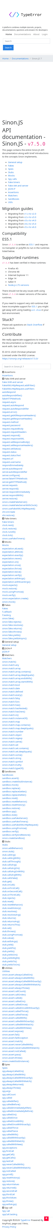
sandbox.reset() (10, 798)
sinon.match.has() (11, 704)
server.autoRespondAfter (14, 471)
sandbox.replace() (11, 788)
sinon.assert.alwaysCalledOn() (17, 974)
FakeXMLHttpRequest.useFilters (18, 388)
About (36, 34)
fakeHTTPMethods (11, 398)
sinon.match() (9, 661)
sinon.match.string (11, 758)
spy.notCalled (9, 1170)
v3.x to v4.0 (30, 220)
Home (9, 34)
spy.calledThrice (10, 1127)
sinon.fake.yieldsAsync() (14, 638)
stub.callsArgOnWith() (13, 871)
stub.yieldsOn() (10, 954)
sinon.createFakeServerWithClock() (19, 505)
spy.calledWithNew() (12, 1144)
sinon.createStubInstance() (15, 1061)
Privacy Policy (9, 1226)
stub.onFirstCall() (10, 888)
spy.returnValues (10, 1184)
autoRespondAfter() (12, 395)
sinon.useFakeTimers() (13, 538)
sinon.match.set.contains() (15, 748)
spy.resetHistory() (11, 1177)
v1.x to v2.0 (30, 213)
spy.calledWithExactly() (13, 1137)
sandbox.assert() (10, 778)
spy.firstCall (8, 1150)
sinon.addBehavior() (12, 848)
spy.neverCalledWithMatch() (16, 1167)
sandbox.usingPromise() (14, 828)
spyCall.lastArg (9, 1214)
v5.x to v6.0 (30, 226)
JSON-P (11, 188)
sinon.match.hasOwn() (13, 711)
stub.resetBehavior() (12, 904)
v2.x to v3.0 (30, 217)
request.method (10, 421)
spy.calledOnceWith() (13, 1121)
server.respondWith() (12, 495)
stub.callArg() (9, 854)
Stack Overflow (34, 324)
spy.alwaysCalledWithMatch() (17, 1081)
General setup (15, 162)
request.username (11, 461)
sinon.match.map (11, 721)
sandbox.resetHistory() (13, 804)
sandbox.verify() (10, 831)
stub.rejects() (8, 897)
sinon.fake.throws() (12, 631)
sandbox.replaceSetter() (14, 794)
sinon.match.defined (12, 691)
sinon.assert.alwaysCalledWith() (18, 977)
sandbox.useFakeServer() (15, 818)
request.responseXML (13, 438)
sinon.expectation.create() (15, 598)
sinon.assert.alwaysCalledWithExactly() (21, 981)
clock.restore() (9, 528)
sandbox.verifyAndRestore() (16, 834)
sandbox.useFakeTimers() (15, 821)
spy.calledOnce (9, 1117)
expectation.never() (12, 558)
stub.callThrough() (11, 861)
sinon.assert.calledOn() (13, 1001)
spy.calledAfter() (10, 1101)
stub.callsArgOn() (11, 868)
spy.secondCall (9, 1190)
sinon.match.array (11, 668)
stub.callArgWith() (11, 857)
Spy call (6, 1210)
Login (45, 34)
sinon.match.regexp (12, 738)
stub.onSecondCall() (12, 891)
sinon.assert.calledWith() (14, 1017)
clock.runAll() (9, 531)
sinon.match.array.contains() (16, 671)
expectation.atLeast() (12, 548)
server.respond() (10, 488)
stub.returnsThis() (11, 924)
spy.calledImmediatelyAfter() (16, 1107)
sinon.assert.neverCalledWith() (17, 1044)
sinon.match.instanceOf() (15, 718)
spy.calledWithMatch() (13, 1141)
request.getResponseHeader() (17, 418)
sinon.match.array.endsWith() (17, 678)
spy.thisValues (9, 1197)
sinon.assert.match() (12, 1041)
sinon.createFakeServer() (14, 501)
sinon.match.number (12, 731)
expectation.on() (10, 561)
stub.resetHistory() (11, 908)
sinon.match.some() (12, 754)
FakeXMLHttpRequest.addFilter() (18, 385)
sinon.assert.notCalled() (14, 1051)
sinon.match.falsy (11, 698)
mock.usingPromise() (13, 591)
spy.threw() (8, 1200)
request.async (9, 402)
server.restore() (10, 498)
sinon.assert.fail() (11, 1034)
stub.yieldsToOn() (11, 964)
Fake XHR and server (12, 382)
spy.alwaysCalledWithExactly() (17, 1077)
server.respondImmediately (16, 491)
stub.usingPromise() (12, 934)
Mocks (11, 175)
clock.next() (8, 525)
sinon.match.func (11, 701)
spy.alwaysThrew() (11, 1087)
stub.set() (7, 927)
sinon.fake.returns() (12, 628)
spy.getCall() (8, 1154)
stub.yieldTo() (9, 947)
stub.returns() (9, 917)
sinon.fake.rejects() (11, 621)
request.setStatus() (11, 448)
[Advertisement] (26, 90)
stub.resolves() (9, 911)
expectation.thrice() (12, 568)
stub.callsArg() (9, 864)
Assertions (13, 192)
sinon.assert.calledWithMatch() (17, 1024)
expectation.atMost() (12, 551)
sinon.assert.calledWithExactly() (18, 1021)
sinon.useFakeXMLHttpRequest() (18, 508)
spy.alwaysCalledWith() (13, 1074)
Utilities (6, 971)
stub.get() (7, 881)
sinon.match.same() (12, 741)
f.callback (7, 611)
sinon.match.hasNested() (14, 708)
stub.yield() (8, 944)
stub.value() (8, 937)
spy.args (6, 1091)
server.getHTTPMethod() (14, 481)
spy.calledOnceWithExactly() (16, 1124)
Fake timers (14, 182)
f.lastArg (6, 615)
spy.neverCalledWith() (13, 1164)
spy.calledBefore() (11, 1104)
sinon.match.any (10, 664)
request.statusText (11, 455)
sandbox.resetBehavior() (14, 801)
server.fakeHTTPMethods (14, 478)
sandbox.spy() (9, 811)
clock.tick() (7, 535)
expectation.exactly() (12, 555)
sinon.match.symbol (12, 761)
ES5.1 (32, 244)
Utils (10, 202)
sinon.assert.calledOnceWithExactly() (20, 1007)
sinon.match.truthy (11, 764)
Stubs (11, 172)
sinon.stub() (8, 851)
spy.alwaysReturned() (13, 1084)
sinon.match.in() (10, 714)
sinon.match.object (11, 734)
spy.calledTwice (10, 1130)
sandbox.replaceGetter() (14, 791)
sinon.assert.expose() (13, 1031)
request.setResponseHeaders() (17, 445)
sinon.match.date (11, 688)
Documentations (22, 34)
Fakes (11, 165)
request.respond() (11, 435)
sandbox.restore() (11, 808)
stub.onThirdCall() (11, 894)
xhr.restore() (8, 515)
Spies (10, 168)
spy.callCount (9, 1094)
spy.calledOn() (9, 1114)
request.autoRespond (13, 405)
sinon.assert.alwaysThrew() (16, 987)
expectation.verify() (12, 575)
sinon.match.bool (11, 684)
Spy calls (12, 178)
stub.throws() (9, 931)
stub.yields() (8, 951)
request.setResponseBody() (16, 441)
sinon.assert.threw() (12, 1057)
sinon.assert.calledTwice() (15, 1014)
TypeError (25, 1220)
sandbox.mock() (10, 784)
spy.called (7, 1097)
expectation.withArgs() (13, 578)
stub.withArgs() (10, 941)
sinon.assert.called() (12, 997)
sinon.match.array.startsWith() (17, 681)
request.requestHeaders (14, 431)
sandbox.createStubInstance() (17, 781)
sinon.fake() (8, 618)
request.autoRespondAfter (15, 408)
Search (8, 47)
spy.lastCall (7, 1161)
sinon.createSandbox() (13, 838)
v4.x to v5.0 (30, 223)
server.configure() (11, 475)
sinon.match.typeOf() (13, 768)
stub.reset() (8, 901)
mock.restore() (9, 588)
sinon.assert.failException (15, 1037)
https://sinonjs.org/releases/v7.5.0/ (20, 358)
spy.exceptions (9, 1147)
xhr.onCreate (8, 511)
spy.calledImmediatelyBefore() (17, 1110)
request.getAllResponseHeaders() (19, 415)
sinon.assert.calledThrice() (15, 1011)
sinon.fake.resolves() (12, 624)
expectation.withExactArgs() (16, 581)
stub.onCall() (8, 884)
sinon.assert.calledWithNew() (17, 1027)
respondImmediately (12, 465)
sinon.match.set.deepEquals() (17, 751)
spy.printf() (7, 1174)
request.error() (9, 411)
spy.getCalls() (9, 1157)
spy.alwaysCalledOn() (13, 1071)
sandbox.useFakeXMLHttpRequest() (20, 824)
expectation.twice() (11, 571)
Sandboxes (13, 198)
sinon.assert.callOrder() (14, 994)
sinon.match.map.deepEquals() (18, 728)
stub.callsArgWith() (11, 874)
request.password (11, 425)
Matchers (13, 195)
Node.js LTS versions (18, 284)
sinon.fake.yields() (11, 635)
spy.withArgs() (9, 1204)
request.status (9, 451)
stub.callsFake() (10, 877)
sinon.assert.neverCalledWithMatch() (20, 1047)
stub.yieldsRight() (11, 957)
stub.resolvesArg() (11, 914)
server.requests (10, 485)
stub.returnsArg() (11, 921)
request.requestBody (12, 428)
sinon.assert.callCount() (14, 991)
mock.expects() (10, 585)
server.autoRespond (12, 468)
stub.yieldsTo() (9, 961)
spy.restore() (8, 1180)
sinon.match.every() (12, 694)
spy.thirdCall (8, 1194)
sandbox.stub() (9, 814)
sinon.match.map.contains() (16, 724)
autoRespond (9, 391)
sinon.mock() (8, 601)
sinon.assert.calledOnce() (15, 1004)
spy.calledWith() (10, 1134)
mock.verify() (9, 595)
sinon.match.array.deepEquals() (18, 674)
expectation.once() (11, 565)
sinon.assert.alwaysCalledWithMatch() (21, 984)
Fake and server (18, 185)
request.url (7, 458)
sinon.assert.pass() (11, 1054)
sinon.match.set (10, 744)
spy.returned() (9, 1187)
